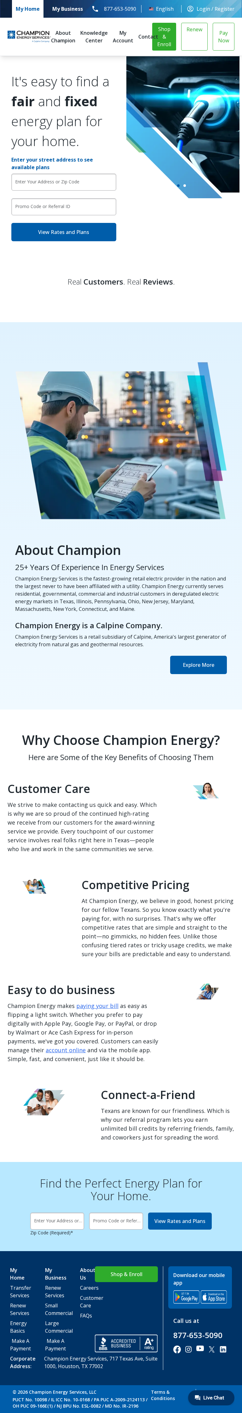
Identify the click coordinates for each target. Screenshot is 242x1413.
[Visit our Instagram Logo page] (188, 1349)
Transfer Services (17, 1291)
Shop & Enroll (164, 37)
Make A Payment (20, 1344)
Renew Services (17, 1309)
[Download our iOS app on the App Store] (214, 1297)
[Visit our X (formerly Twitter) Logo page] (212, 1349)
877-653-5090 (120, 8)
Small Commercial (52, 1309)
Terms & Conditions (163, 1395)
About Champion (63, 36)
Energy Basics (17, 1327)
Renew (194, 29)
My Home (28, 8)
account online (66, 1050)
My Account (123, 36)
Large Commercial (52, 1327)
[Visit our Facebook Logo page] (177, 1349)
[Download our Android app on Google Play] (186, 1297)
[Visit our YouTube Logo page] (200, 1349)
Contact (148, 36)
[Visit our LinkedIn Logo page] (223, 1349)
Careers (87, 1287)
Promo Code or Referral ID (42, 206)
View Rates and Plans (63, 232)
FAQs (86, 1315)
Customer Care (87, 1301)
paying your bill (97, 1006)
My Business (67, 8)
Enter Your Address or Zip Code (47, 182)
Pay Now (223, 36)
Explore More (198, 664)
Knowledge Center (94, 36)
